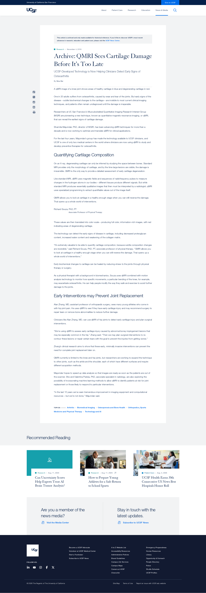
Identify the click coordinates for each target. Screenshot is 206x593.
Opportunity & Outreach (155, 558)
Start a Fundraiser (76, 555)
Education (146, 10)
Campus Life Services (119, 562)
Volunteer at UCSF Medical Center (82, 551)
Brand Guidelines (118, 558)
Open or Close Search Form (175, 10)
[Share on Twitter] (34, 97)
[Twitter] (54, 567)
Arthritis (70, 407)
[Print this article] (34, 112)
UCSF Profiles (151, 573)
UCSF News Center (113, 40)
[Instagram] (42, 567)
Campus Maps (117, 566)
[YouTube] (36, 567)
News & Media (162, 10)
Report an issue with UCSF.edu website (151, 583)
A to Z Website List (118, 547)
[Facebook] (48, 567)
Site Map (116, 583)
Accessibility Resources (120, 551)
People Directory (152, 562)
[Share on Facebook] (34, 92)
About (103, 10)
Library (149, 555)
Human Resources (153, 551)
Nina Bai (60, 81)
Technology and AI (93, 411)
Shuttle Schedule (152, 569)
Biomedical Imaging (86, 407)
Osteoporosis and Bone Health (111, 407)
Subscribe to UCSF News (136, 522)
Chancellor (115, 573)
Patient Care (117, 10)
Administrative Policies (120, 555)
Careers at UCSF (118, 569)
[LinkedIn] (29, 567)
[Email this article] (34, 107)
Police (148, 566)
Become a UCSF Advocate (79, 547)
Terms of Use (128, 583)
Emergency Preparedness (156, 547)
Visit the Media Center (58, 522)
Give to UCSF (170, 3)
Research (132, 10)
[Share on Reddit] (34, 102)
